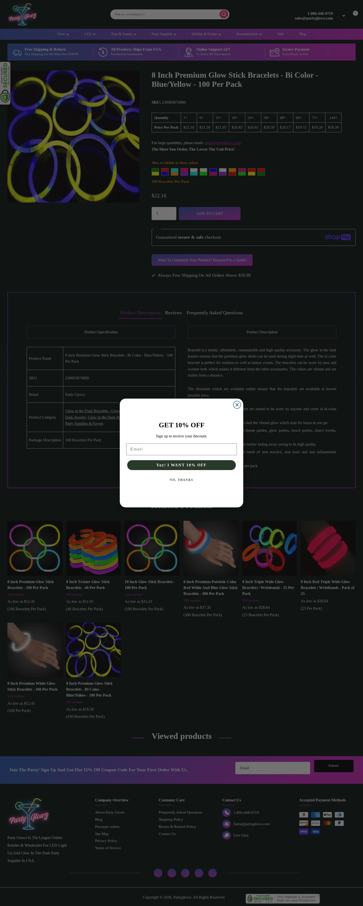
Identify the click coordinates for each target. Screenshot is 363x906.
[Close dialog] (237, 404)
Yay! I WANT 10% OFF (181, 465)
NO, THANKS (181, 480)
